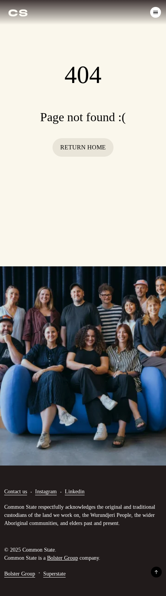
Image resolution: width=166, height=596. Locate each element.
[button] (154, 12)
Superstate (54, 574)
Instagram (46, 491)
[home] (18, 12)
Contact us (15, 491)
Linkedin (75, 491)
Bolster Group (62, 558)
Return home (83, 147)
